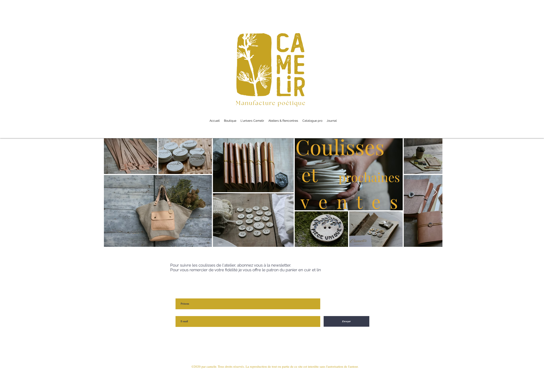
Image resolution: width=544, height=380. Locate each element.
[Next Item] (435, 192)
